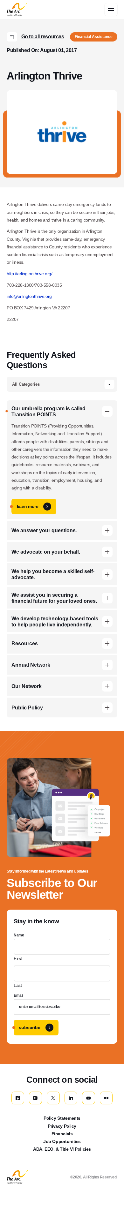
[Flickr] (106, 1098)
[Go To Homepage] (17, 1177)
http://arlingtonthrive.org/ (29, 273)
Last (18, 985)
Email (18, 995)
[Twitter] (53, 1098)
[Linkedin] (71, 1098)
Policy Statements (62, 1118)
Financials (62, 1133)
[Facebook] (17, 1098)
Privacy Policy (62, 1126)
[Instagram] (35, 1098)
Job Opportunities (62, 1141)
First (18, 958)
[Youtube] (88, 1098)
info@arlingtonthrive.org (29, 296)
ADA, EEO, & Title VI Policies (62, 1149)
